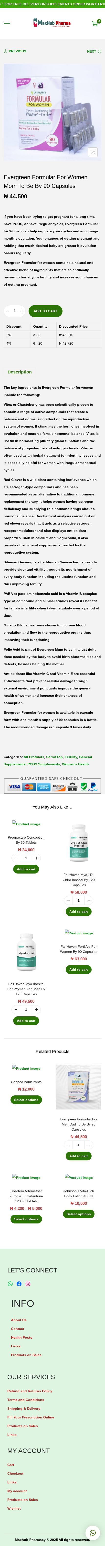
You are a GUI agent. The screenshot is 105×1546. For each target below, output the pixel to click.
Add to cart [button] (26, 869)
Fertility (71, 757)
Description (20, 372)
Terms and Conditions (25, 1400)
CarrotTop (54, 757)
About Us (19, 1320)
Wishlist (14, 1508)
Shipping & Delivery (23, 1408)
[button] (92, 1533)
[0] (95, 23)
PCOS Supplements (44, 764)
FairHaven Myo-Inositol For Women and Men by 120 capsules (26, 989)
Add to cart (45, 311)
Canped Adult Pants (26, 1082)
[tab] (52, 372)
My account (17, 1491)
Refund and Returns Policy (29, 1391)
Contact (17, 1329)
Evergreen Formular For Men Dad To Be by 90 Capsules (78, 1124)
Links (15, 1346)
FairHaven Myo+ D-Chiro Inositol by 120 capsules (79, 880)
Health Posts (21, 1337)
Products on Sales (26, 1355)
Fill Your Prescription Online (30, 1417)
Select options (26, 1100)
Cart (10, 1465)
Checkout (15, 1473)
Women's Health (75, 764)
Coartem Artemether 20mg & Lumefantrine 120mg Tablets (26, 1196)
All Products (34, 757)
